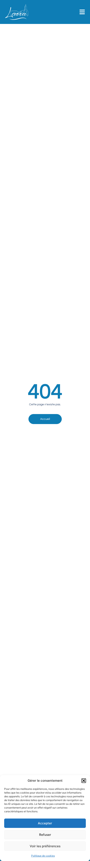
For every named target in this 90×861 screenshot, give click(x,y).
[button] (84, 781)
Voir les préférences (45, 846)
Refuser (45, 835)
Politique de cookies (43, 855)
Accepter (45, 823)
